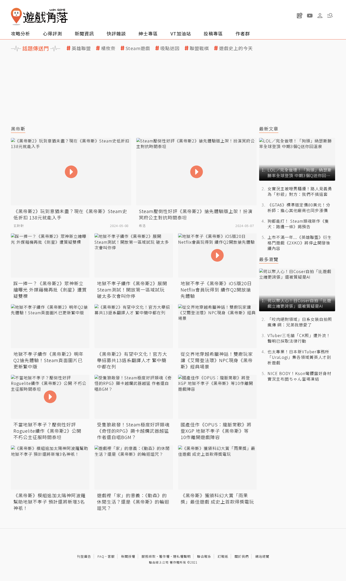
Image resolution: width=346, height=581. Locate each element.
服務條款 (149, 556)
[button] (330, 15)
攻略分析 (20, 33)
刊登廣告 (84, 556)
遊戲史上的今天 (236, 48)
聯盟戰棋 (199, 48)
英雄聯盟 (81, 48)
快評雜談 (116, 33)
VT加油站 (180, 33)
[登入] (320, 16)
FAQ (101, 556)
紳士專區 (148, 33)
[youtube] (310, 15)
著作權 (164, 556)
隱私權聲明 (182, 556)
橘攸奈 (108, 48)
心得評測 (52, 33)
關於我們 (242, 556)
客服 (111, 556)
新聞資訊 (84, 33)
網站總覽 (262, 556)
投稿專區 (213, 33)
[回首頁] (39, 16)
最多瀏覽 (268, 259)
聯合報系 (204, 556)
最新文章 (268, 129)
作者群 (243, 33)
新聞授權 (128, 556)
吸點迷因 (170, 48)
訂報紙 (223, 556)
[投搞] (300, 15)
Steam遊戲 (138, 48)
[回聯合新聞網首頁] (16, 16)
